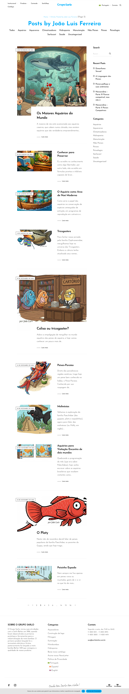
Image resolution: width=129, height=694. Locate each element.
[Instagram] (15, 685)
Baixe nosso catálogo (56, 652)
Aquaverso (34, 30)
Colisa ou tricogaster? (53, 328)
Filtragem (52, 637)
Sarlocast (51, 34)
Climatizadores (49, 30)
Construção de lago (56, 633)
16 (70, 605)
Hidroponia (64, 30)
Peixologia (115, 30)
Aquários (22, 30)
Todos (12, 30)
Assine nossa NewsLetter (58, 656)
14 (61, 605)
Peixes (104, 30)
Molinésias (63, 406)
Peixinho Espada (66, 567)
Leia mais (44, 137)
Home (46, 17)
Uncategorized (75, 34)
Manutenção (79, 30)
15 (66, 605)
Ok (83, 691)
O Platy (42, 533)
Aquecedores (53, 630)
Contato (115, 5)
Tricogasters (64, 231)
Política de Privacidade (57, 659)
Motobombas (53, 645)
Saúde (62, 34)
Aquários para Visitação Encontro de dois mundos (69, 449)
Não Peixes (93, 30)
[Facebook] (9, 685)
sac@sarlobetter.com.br (97, 640)
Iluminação (52, 641)
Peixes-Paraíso (65, 365)
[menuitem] (14, 3)
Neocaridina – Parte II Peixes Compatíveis (102, 107)
